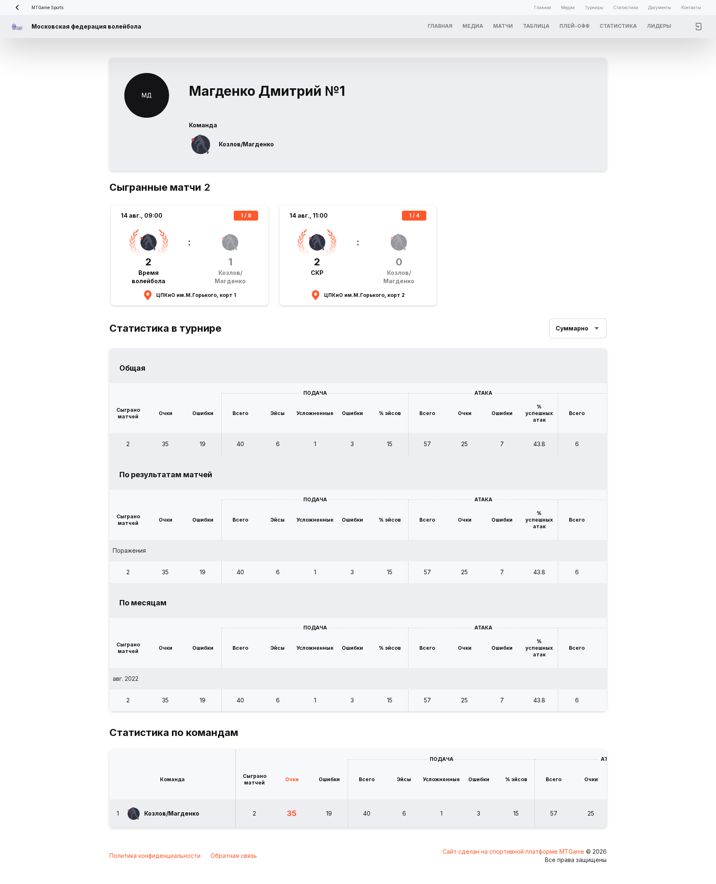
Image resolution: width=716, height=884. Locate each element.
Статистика (625, 7)
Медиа (568, 7)
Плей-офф (574, 26)
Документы (659, 7)
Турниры (594, 7)
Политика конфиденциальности (155, 855)
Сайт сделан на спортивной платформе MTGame (514, 851)
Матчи (503, 26)
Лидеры (659, 26)
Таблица (536, 26)
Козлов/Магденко (246, 144)
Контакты (691, 7)
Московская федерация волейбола (86, 26)
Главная (542, 7)
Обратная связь (233, 855)
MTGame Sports (47, 7)
